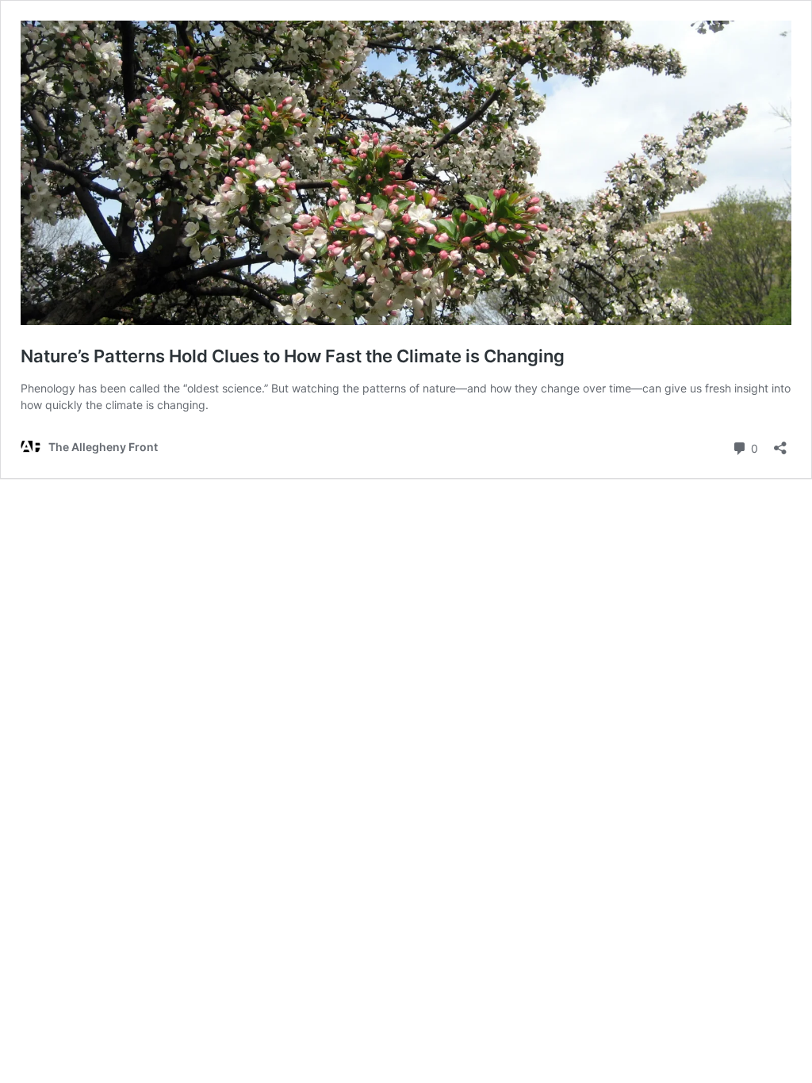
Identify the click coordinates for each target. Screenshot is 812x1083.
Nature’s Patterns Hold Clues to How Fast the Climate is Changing (293, 356)
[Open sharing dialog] (780, 443)
